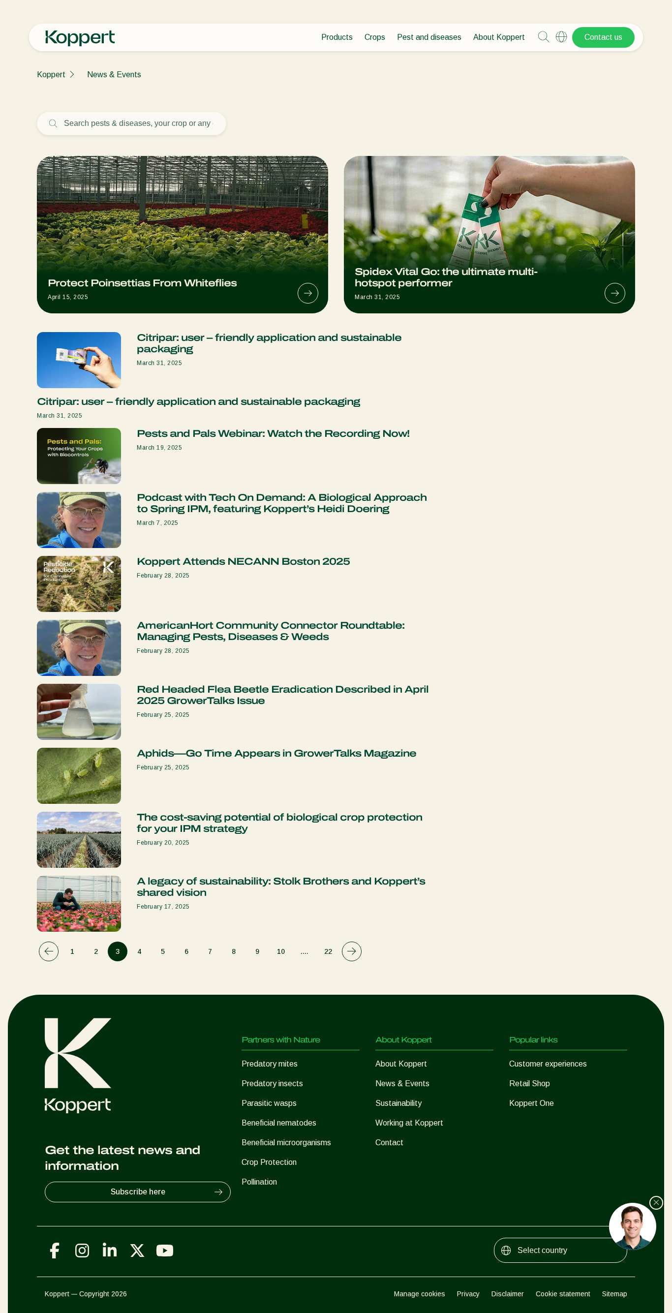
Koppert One (531, 1103)
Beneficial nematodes (279, 1123)
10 (281, 951)
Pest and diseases (429, 37)
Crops (375, 37)
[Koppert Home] (80, 33)
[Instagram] (82, 1250)
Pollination (259, 1182)
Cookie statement (563, 1294)
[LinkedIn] (110, 1250)
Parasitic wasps (269, 1103)
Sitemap (614, 1294)
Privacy (468, 1294)
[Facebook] (54, 1250)
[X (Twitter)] (137, 1250)
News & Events (114, 74)
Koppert (51, 74)
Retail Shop (529, 1083)
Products (337, 37)
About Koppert (499, 37)
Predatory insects (272, 1083)
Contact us (603, 37)
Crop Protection (269, 1162)
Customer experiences (548, 1064)
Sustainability (398, 1103)
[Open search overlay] (543, 37)
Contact (389, 1142)
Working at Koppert (409, 1123)
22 (328, 951)
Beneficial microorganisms (286, 1142)
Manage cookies (419, 1294)
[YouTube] (165, 1250)
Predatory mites (270, 1064)
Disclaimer (507, 1294)
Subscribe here (138, 1192)
